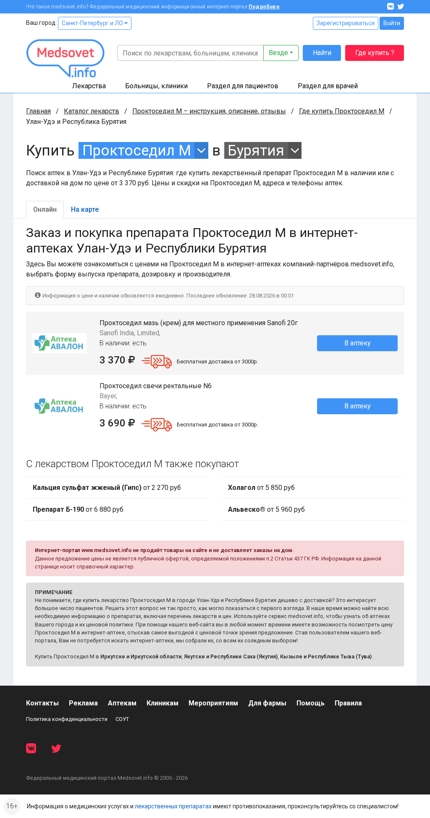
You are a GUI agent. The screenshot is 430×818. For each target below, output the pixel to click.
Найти (322, 53)
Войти (391, 23)
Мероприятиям (213, 703)
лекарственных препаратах (173, 806)
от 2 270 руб (107, 488)
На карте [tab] (85, 209)
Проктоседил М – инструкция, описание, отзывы (209, 111)
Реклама (83, 703)
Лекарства (89, 86)
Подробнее (264, 7)
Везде (278, 53)
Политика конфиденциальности (67, 719)
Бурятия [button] (256, 150)
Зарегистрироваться (346, 23)
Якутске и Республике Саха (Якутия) (231, 656)
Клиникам (162, 703)
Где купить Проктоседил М (341, 111)
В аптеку (357, 343)
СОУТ (122, 719)
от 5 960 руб (266, 509)
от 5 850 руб (261, 488)
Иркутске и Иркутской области (140, 656)
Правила (348, 703)
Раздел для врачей (328, 86)
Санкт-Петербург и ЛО (93, 23)
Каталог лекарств (91, 111)
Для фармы (267, 703)
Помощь (310, 703)
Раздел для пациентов (242, 86)
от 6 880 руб (78, 509)
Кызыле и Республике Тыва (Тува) (326, 656)
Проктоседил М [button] (136, 150)
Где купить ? (374, 53)
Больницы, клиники (156, 86)
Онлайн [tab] (45, 209)
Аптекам (122, 703)
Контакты (42, 703)
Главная (38, 111)
